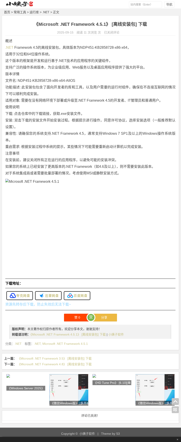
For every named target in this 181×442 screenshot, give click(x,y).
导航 (169, 4)
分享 (104, 317)
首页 (7, 12)
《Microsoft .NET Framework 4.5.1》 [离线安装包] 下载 (68, 334)
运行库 (34, 12)
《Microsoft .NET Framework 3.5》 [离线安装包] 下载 (54, 358)
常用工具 (20, 12)
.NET (45, 12)
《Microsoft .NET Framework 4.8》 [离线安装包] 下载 (54, 364)
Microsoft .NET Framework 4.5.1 (65, 343)
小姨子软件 (116, 334)
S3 (118, 433)
